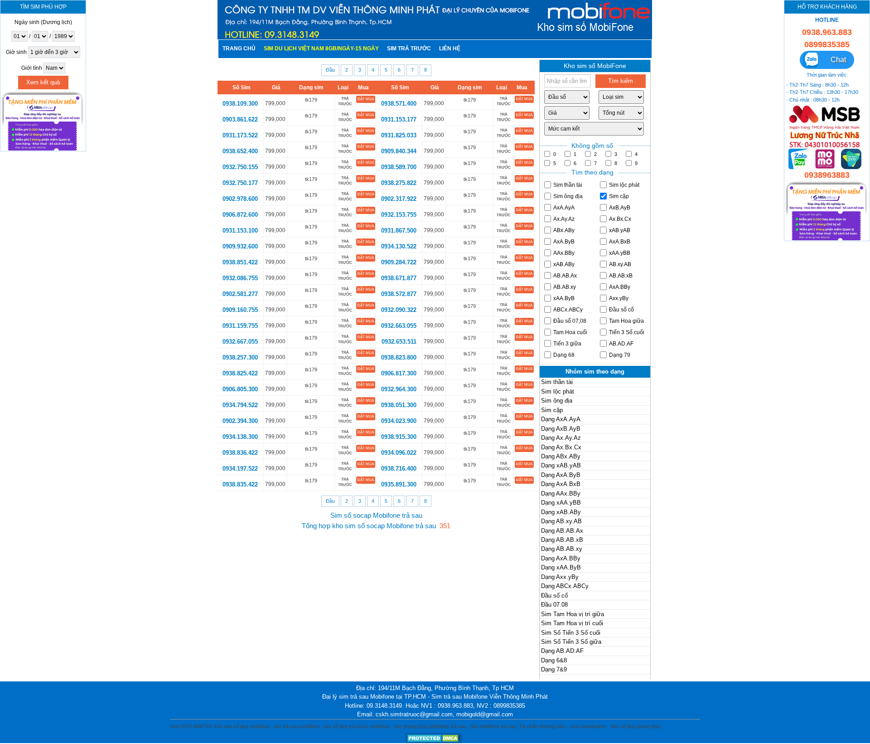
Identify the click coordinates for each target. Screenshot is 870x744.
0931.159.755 (240, 325)
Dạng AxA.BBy (560, 558)
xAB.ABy (564, 264)
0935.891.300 (398, 484)
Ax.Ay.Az (564, 219)
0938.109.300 (240, 103)
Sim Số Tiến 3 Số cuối (570, 632)
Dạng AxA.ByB (560, 475)
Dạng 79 (619, 355)
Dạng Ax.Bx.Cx (561, 447)
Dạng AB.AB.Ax (562, 530)
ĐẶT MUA (366, 99)
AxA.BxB (619, 241)
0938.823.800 (398, 357)
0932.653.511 (399, 341)
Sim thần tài (567, 185)
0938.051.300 (398, 405)
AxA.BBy (619, 287)
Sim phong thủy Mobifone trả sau (430, 726)
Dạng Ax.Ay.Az (561, 437)
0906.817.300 (398, 373)
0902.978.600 (240, 198)
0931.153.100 (240, 230)
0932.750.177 (240, 183)
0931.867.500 (398, 230)
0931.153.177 (398, 119)
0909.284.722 (398, 262)
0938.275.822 (398, 183)
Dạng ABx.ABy (560, 456)
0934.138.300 (240, 436)
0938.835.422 (240, 484)
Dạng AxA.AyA (560, 419)
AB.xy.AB (620, 264)
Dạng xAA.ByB (561, 567)
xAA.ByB (564, 298)
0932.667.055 (240, 341)
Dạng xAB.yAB (561, 465)
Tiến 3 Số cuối (626, 332)
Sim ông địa (568, 196)
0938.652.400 (240, 151)
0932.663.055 (398, 325)
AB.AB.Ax (565, 275)
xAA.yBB (619, 253)
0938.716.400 (398, 468)
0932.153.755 (398, 214)
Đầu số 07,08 (569, 321)
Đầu (330, 70)
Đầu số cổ (621, 309)
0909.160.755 (240, 309)
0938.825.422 (240, 373)
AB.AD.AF (621, 343)
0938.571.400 (398, 103)
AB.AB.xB (621, 275)
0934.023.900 (398, 421)
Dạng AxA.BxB (560, 484)
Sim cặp (619, 196)
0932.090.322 (398, 309)
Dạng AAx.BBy (560, 493)
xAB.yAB (619, 230)
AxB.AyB (619, 207)
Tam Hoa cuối (570, 332)
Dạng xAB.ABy (561, 512)
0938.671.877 (398, 278)
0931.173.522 (240, 135)
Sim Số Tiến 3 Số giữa (571, 641)
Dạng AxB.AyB (560, 428)
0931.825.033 (398, 135)
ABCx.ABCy (568, 309)
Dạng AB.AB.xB (562, 539)
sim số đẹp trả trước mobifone (357, 726)
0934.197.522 (240, 468)
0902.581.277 (240, 294)
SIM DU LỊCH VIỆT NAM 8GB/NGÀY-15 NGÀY (321, 48)
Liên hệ (449, 48)
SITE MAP (192, 726)
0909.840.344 (398, 151)
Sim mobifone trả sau (493, 726)
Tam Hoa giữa (626, 321)
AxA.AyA (564, 207)
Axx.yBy (618, 298)
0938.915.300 (398, 436)
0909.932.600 (240, 246)
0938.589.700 (398, 167)
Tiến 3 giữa (567, 343)
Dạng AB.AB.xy (561, 548)
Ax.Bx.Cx (620, 219)
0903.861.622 (240, 119)
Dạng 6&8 (554, 660)
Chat (834, 59)
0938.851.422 (240, 262)
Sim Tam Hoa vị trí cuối (572, 623)
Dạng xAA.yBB (561, 502)
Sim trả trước (409, 48)
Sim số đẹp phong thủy (635, 726)
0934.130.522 (398, 246)
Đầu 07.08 (554, 604)
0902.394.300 (240, 421)
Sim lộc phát (624, 185)
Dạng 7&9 (554, 669)
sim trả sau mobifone (296, 726)
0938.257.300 (240, 357)
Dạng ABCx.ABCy (565, 586)
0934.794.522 (240, 405)
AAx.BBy (564, 253)
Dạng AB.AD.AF (562, 650)
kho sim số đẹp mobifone (242, 726)
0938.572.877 (398, 294)
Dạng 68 (564, 355)
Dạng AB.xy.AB (561, 521)
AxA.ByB (564, 241)
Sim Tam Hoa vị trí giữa (572, 614)
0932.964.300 (398, 389)
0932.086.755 (240, 278)
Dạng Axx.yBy (560, 577)
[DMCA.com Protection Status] (435, 737)
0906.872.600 (240, 214)
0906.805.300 (240, 389)
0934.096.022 (398, 452)
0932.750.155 (240, 167)
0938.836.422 (240, 452)
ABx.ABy (564, 230)
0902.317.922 (398, 198)
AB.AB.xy (564, 287)
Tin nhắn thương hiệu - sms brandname (562, 726)
